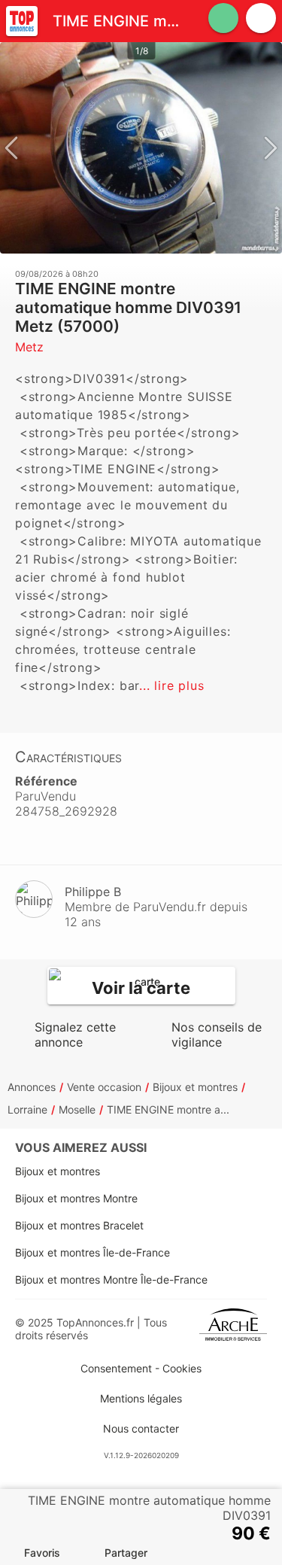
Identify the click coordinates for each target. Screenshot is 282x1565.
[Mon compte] (261, 18)
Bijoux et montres (195, 1086)
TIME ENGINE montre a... (168, 1109)
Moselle (77, 1109)
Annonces (32, 1086)
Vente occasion (104, 1086)
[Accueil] (22, 21)
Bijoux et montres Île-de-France (92, 1252)
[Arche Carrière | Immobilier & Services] (233, 1328)
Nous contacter (141, 1428)
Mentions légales (141, 1398)
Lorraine (27, 1109)
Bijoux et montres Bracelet (79, 1225)
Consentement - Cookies (141, 1368)
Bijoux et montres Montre (76, 1198)
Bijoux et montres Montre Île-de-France (111, 1279)
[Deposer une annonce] (223, 18)
